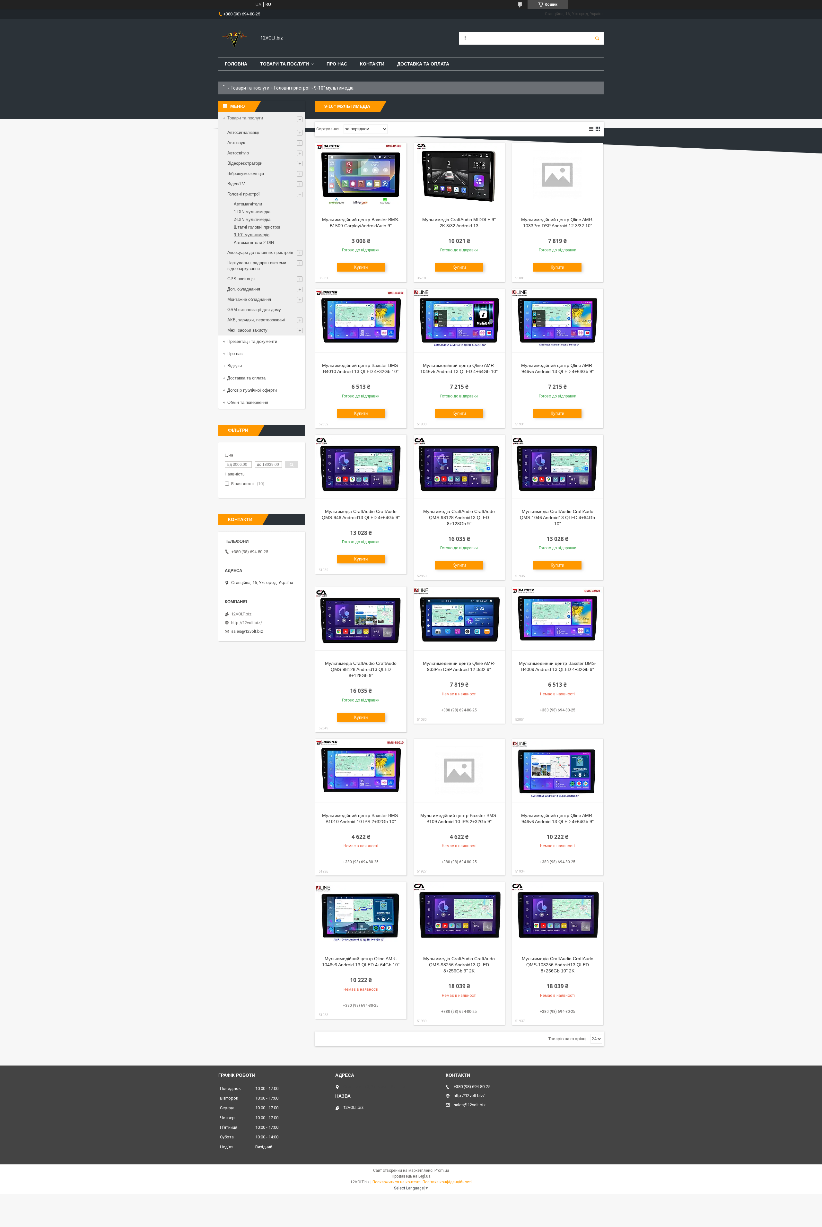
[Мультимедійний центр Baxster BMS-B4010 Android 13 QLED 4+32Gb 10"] (361, 321)
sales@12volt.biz (247, 631)
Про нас (337, 63)
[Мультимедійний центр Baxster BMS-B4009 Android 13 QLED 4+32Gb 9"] (557, 619)
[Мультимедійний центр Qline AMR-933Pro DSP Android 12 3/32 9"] (459, 619)
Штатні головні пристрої (257, 227)
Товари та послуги (284, 63)
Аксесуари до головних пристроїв (260, 252)
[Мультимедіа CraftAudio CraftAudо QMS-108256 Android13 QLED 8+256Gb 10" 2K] (557, 914)
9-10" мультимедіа (251, 234)
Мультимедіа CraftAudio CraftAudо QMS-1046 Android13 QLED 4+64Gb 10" (557, 517)
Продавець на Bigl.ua (411, 1176)
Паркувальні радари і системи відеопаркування (256, 265)
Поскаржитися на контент (396, 1182)
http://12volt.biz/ (246, 622)
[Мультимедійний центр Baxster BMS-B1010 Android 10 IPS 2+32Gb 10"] (361, 771)
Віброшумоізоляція (245, 173)
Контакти (372, 63)
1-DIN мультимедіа (252, 211)
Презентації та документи (252, 341)
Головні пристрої (292, 88)
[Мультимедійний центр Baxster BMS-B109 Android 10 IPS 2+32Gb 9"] (459, 771)
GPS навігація (241, 278)
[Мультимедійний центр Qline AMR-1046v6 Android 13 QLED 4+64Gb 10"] (361, 914)
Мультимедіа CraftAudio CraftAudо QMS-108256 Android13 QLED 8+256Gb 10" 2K (557, 964)
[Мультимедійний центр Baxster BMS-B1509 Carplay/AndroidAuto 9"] (361, 175)
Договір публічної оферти (252, 390)
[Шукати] (597, 38)
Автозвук (236, 142)
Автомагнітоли (248, 204)
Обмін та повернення (247, 402)
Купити (361, 267)
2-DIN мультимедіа (252, 219)
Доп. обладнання (243, 289)
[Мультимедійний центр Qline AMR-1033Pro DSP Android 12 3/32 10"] (557, 175)
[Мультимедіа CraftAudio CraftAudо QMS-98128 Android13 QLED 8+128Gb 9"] (459, 467)
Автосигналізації (243, 132)
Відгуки (234, 365)
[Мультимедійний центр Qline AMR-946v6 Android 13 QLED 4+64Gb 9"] (557, 771)
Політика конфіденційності (447, 1182)
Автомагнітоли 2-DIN (254, 242)
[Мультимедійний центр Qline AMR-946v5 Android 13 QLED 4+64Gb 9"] (557, 321)
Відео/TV (236, 183)
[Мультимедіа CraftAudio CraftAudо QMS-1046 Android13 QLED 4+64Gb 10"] (557, 467)
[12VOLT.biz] (234, 38)
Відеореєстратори (244, 163)
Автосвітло (238, 153)
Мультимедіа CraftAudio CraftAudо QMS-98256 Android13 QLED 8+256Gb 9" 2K (459, 964)
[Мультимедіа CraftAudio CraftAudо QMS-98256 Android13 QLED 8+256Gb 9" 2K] (459, 914)
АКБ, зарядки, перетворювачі (256, 320)
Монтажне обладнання (249, 299)
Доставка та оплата (423, 63)
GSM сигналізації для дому (254, 309)
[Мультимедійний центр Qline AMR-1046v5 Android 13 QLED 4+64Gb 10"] (459, 321)
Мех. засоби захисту (247, 330)
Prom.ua (441, 1170)
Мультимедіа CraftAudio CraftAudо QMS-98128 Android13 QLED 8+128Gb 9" (459, 517)
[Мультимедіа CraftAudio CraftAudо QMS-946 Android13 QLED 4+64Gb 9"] (361, 467)
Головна (236, 63)
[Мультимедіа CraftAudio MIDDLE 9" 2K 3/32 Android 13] (459, 175)
